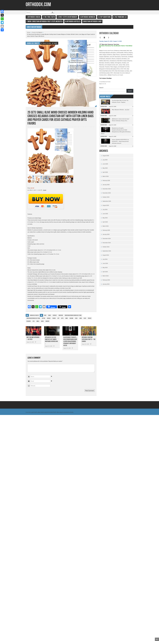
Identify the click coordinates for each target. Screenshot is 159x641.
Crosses (48, 318)
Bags (45, 315)
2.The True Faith (49, 17)
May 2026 (105, 168)
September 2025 (107, 201)
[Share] (2, 30)
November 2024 (107, 242)
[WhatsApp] (2, 19)
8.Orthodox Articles (72, 21)
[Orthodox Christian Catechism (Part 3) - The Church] (89, 330)
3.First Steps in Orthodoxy (67, 17)
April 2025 (105, 222)
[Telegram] (2, 22)
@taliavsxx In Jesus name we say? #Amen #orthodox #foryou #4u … (51, 340)
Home (28, 32)
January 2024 (106, 284)
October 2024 (106, 247)
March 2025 (106, 226)
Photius (112, 50)
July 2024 (105, 259)
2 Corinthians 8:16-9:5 (104, 81)
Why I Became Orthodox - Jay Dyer (120, 109)
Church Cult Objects (37, 32)
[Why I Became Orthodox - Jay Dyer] (33, 330)
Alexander (122, 73)
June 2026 (105, 164)
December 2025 (107, 188)
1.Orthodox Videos (33, 17)
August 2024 (106, 255)
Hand (66, 318)
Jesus (76, 318)
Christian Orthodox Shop (92, 21)
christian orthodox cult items (33, 318)
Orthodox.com (38, 4)
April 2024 (105, 271)
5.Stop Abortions (104, 17)
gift (58, 318)
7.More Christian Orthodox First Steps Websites (44, 21)
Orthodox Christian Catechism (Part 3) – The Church (88, 339)
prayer (89, 318)
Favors (54, 318)
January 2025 (106, 234)
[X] (2, 15)
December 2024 (107, 238)
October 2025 (106, 197)
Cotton (43, 318)
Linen (80, 318)
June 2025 (105, 213)
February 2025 (106, 230)
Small (38, 321)
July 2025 (105, 209)
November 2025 (107, 193)
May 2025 (105, 217)
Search (101, 87)
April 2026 (105, 172)
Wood (42, 321)
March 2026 (106, 176)
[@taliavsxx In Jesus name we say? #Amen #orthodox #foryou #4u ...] (52, 330)
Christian (61, 315)
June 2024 (105, 263)
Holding (71, 318)
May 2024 (105, 267)
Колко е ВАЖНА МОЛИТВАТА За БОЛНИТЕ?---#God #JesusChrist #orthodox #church (120, 141)
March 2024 (106, 276)
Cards (49, 315)
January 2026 (106, 184)
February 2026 (106, 180)
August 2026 (106, 155)
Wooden (47, 321)
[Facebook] (2, 11)
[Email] (2, 26)
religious (29, 321)
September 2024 (107, 251)
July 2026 (105, 159)
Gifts (62, 318)
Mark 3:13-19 (102, 83)
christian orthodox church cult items (73, 315)
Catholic (55, 315)
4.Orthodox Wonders (87, 17)
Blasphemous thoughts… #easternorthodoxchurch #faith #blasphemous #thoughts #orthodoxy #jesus (70, 341)
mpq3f (55, 43)
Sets (34, 321)
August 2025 (106, 205)
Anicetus (105, 50)
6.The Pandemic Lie (120, 17)
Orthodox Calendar (109, 33)
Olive (85, 318)
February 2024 (106, 280)
